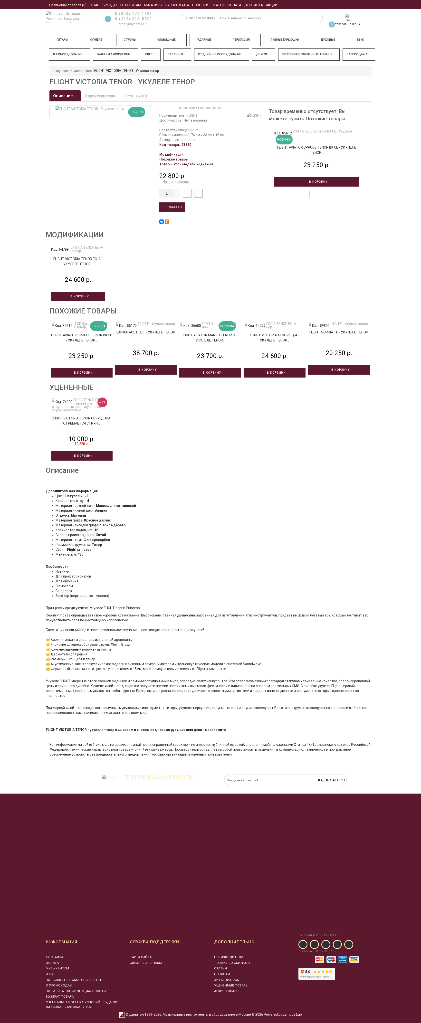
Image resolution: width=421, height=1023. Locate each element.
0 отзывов (186, 108)
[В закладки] (187, 193)
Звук (360, 39)
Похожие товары (174, 159)
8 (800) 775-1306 (133, 13)
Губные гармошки (285, 39)
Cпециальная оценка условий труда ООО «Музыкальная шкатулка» (83, 1004)
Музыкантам (57, 968)
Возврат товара (60, 996)
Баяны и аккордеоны (114, 54)
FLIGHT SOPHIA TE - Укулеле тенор (338, 332)
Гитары (62, 39)
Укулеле (95, 39)
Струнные (176, 54)
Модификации (171, 154)
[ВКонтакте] (161, 221)
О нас (51, 974)
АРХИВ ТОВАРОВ (227, 991)
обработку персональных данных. (323, 788)
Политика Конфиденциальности (76, 991)
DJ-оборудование (67, 54)
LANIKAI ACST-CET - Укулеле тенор (145, 332)
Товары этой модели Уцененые (186, 164)
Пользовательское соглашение (74, 980)
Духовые (328, 39)
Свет (149, 54)
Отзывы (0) (136, 96)
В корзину (318, 181)
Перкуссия (241, 39)
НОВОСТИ (222, 974)
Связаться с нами (146, 963)
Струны (130, 39)
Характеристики (100, 96)
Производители (228, 957)
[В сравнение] (198, 193)
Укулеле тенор (81, 71)
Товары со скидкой (232, 963)
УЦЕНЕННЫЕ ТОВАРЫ (231, 985)
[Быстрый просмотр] (320, 194)
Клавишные (166, 39)
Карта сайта (141, 957)
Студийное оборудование (219, 54)
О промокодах (59, 985)
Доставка (54, 957)
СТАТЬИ (220, 968)
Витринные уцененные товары (307, 54)
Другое (262, 54)
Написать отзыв (210, 108)
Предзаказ (172, 207)
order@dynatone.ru (133, 24)
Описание (63, 95)
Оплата (52, 963)
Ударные (204, 39)
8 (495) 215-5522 (133, 19)
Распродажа (357, 54)
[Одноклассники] (167, 221)
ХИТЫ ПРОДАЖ (226, 980)
